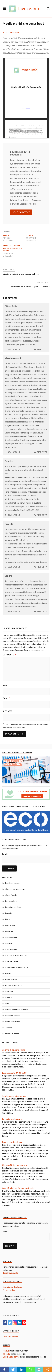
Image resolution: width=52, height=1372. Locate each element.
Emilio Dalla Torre (11, 1357)
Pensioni (9, 991)
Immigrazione (11, 937)
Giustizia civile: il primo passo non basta (21, 274)
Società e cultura (12, 1015)
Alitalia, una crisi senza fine (14, 1096)
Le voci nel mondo (10, 1336)
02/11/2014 (14, 515)
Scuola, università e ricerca (16, 1009)
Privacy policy (9, 1290)
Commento (9, 655)
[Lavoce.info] (26, 9)
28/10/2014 (14, 349)
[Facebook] (5, 1322)
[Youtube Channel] (24, 1322)
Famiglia (8, 913)
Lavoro (8, 973)
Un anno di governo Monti (13, 1050)
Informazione (11, 949)
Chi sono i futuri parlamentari (15, 1165)
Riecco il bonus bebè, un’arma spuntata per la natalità (12, 248)
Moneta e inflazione (13, 985)
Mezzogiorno (11, 979)
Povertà (8, 997)
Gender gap (10, 925)
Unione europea (12, 1033)
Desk (5, 33)
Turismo (8, 1027)
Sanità (8, 1003)
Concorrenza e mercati (15, 889)
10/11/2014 (14, 567)
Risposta (42, 349)
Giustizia (9, 931)
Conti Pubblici (11, 895)
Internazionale (11, 961)
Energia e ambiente (13, 907)
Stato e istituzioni (12, 1021)
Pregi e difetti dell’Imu (12, 1142)
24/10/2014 (14, 33)
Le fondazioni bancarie (12, 1119)
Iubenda (6, 1354)
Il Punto (6, 235)
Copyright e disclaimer (13, 1287)
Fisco (7, 919)
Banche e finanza (12, 883)
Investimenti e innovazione (16, 967)
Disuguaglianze (11, 901)
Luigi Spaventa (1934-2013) (14, 1073)
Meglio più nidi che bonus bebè (23, 23)
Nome (6, 685)
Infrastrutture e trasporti (16, 955)
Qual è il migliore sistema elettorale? (18, 1188)
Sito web (7, 711)
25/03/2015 (14, 612)
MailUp (6, 1350)
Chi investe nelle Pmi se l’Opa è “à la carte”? (29, 286)
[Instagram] (15, 1322)
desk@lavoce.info (10, 1273)
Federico (9, 461)
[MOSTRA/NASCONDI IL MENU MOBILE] (4, 8)
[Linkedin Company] (19, 1322)
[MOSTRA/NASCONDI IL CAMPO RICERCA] (47, 8)
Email (6, 698)
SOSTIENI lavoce (21, 212)
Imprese (8, 943)
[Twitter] (10, 1322)
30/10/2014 (14, 452)
